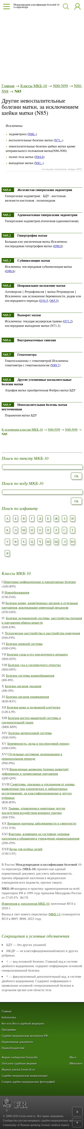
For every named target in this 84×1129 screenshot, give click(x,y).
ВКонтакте (76, 1063)
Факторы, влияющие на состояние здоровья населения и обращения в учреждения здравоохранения (40, 836)
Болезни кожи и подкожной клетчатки (33, 707)
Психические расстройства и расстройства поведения (42, 633)
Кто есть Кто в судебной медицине (23, 1023)
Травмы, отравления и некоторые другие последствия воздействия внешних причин (33, 810)
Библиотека (9, 1017)
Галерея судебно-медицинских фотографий (28, 1081)
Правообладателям (13, 1048)
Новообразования (16, 592)
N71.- (58, 140)
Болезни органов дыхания (23, 686)
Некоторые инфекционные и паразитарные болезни (39, 582)
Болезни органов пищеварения (27, 696)
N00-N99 (60, 85)
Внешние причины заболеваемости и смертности (41, 823)
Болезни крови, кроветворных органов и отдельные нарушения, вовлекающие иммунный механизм (40, 605)
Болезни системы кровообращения (30, 675)
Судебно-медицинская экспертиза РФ (25, 1035)
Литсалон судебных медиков (19, 1063)
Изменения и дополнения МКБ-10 (25, 903)
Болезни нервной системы (24, 643)
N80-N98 (71, 429)
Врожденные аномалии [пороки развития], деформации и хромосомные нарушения (35, 771)
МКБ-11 (54, 914)
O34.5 (44, 300)
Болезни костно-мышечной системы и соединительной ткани (31, 720)
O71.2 (68, 321)
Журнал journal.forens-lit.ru (18, 1069)
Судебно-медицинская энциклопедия (24, 1075)
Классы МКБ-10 (33, 85)
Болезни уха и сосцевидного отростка (34, 665)
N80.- (32, 134)
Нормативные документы (17, 1041)
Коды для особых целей (25, 849)
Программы (9, 1029)
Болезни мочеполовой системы (30, 733)
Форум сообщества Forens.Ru (20, 1057)
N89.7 (55, 365)
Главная (8, 85)
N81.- (39, 163)
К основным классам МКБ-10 (22, 429)
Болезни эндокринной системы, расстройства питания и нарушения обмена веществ (42, 620)
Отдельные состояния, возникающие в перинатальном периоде (32, 756)
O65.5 (54, 300)
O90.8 (58, 246)
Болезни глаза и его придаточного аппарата (37, 654)
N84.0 (39, 157)
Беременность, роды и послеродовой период (38, 743)
